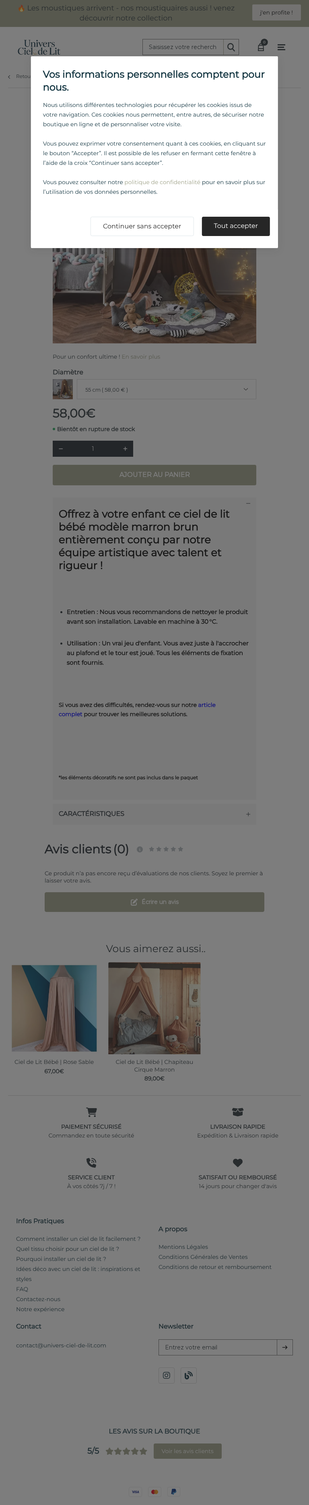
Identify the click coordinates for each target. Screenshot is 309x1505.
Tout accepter (236, 226)
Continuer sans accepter (142, 226)
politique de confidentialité (162, 182)
